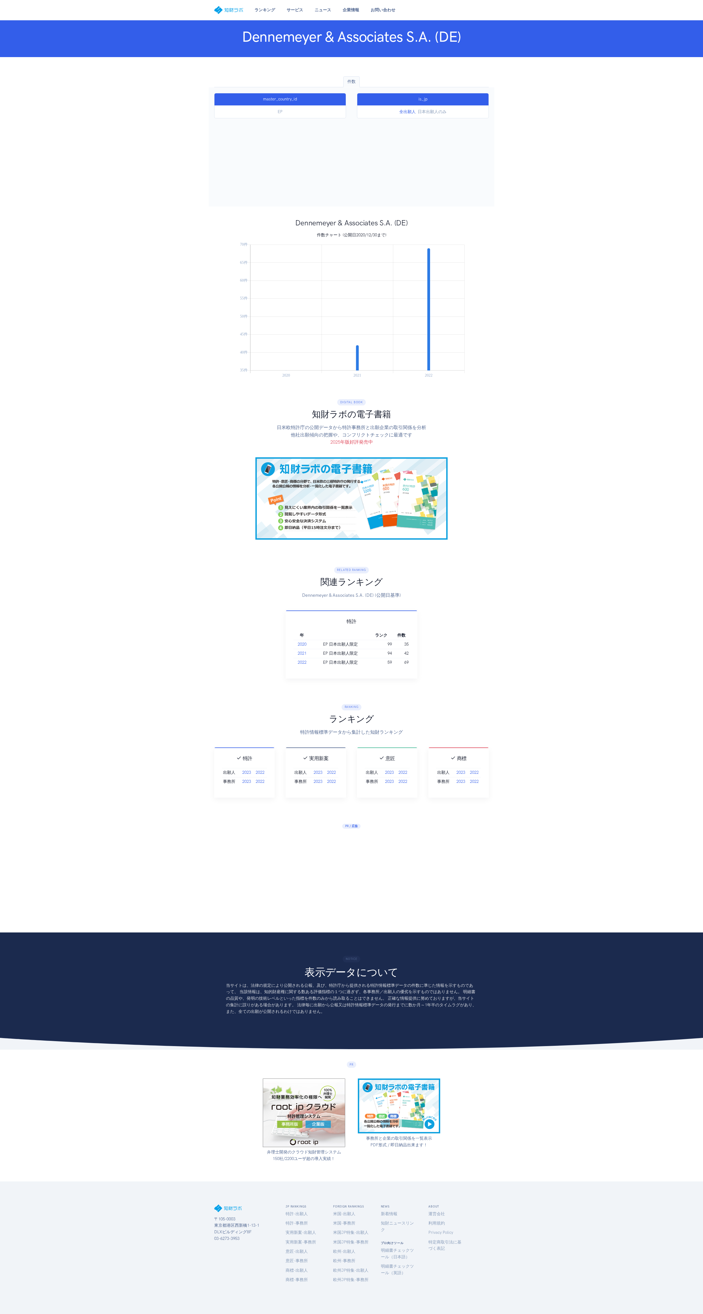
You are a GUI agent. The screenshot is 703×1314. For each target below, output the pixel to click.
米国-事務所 (344, 1223)
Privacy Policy (440, 1232)
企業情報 (351, 9)
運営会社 (436, 1213)
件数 (351, 81)
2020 (302, 644)
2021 (302, 653)
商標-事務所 (297, 1279)
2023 (246, 772)
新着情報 (389, 1213)
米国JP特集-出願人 (351, 1232)
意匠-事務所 (297, 1260)
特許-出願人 (297, 1213)
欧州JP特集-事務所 (351, 1279)
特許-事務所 (297, 1223)
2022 (302, 662)
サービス (295, 9)
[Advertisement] (351, 159)
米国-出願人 (344, 1213)
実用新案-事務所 (301, 1242)
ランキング (265, 9)
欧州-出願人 (344, 1251)
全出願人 (407, 111)
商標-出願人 (297, 1270)
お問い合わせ (383, 9)
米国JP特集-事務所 (351, 1242)
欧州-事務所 (344, 1260)
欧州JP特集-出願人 (351, 1270)
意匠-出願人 (297, 1251)
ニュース (323, 9)
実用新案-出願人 (301, 1232)
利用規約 (436, 1223)
